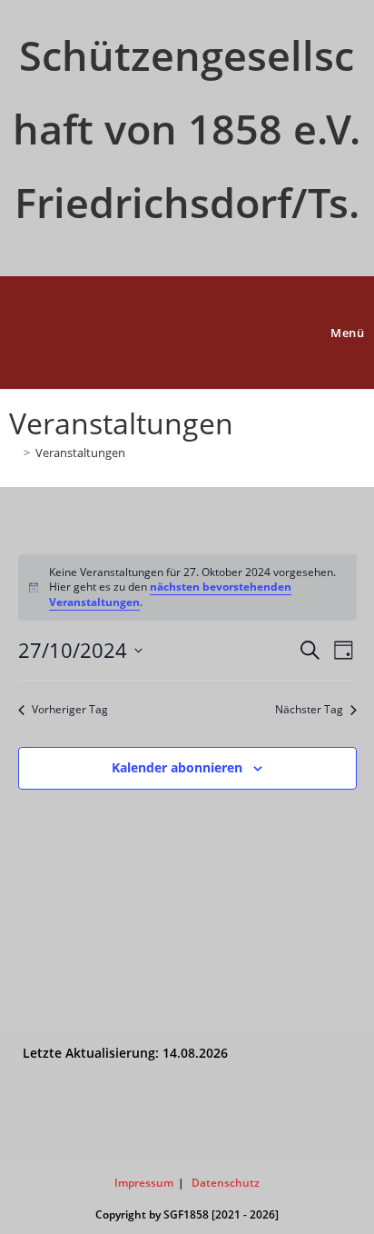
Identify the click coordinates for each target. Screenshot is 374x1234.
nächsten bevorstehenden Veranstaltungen (170, 594)
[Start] (13, 452)
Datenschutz (226, 1182)
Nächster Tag (309, 709)
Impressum (143, 1182)
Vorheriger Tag (70, 709)
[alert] (187, 588)
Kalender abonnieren (177, 767)
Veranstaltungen (80, 452)
